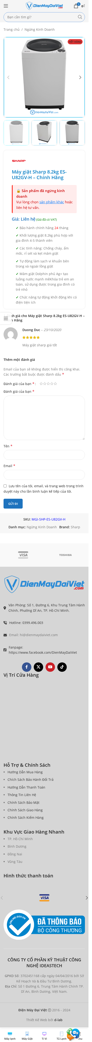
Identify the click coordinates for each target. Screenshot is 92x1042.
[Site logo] (44, 5)
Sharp (75, 527)
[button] (8, 77)
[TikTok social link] (62, 667)
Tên (8, 446)
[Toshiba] (65, 555)
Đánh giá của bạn (19, 383)
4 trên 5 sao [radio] (52, 383)
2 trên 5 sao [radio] (44, 383)
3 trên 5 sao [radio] (48, 383)
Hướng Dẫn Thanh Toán (26, 787)
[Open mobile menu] (6, 6)
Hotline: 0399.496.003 (26, 622)
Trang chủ (12, 29)
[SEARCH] (80, 17)
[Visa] (23, 555)
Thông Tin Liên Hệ (22, 795)
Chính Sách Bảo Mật (23, 802)
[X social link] (38, 667)
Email (9, 465)
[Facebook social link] (26, 667)
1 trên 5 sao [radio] (41, 383)
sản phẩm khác (51, 202)
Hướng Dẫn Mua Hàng (25, 772)
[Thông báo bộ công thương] (44, 925)
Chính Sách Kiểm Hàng (26, 817)
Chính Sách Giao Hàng (25, 810)
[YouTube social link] (50, 667)
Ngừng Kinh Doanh (40, 29)
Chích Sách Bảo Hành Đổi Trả (31, 779)
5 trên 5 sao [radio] (55, 383)
